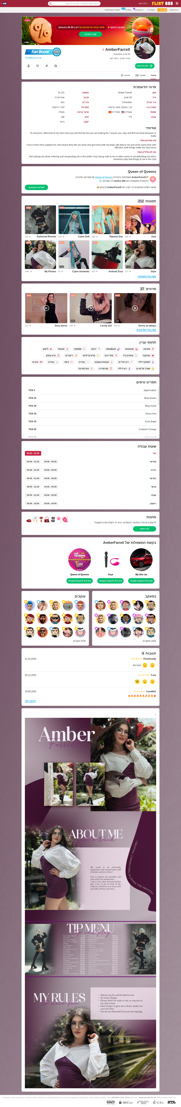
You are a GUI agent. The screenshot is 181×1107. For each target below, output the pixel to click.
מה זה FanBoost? (33, 58)
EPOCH (128, 1097)
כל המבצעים (139, 10)
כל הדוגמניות (173, 10)
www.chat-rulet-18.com (147, 1097)
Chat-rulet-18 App (112, 10)
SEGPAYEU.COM (118, 1097)
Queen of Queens (104, 177)
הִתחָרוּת (128, 10)
